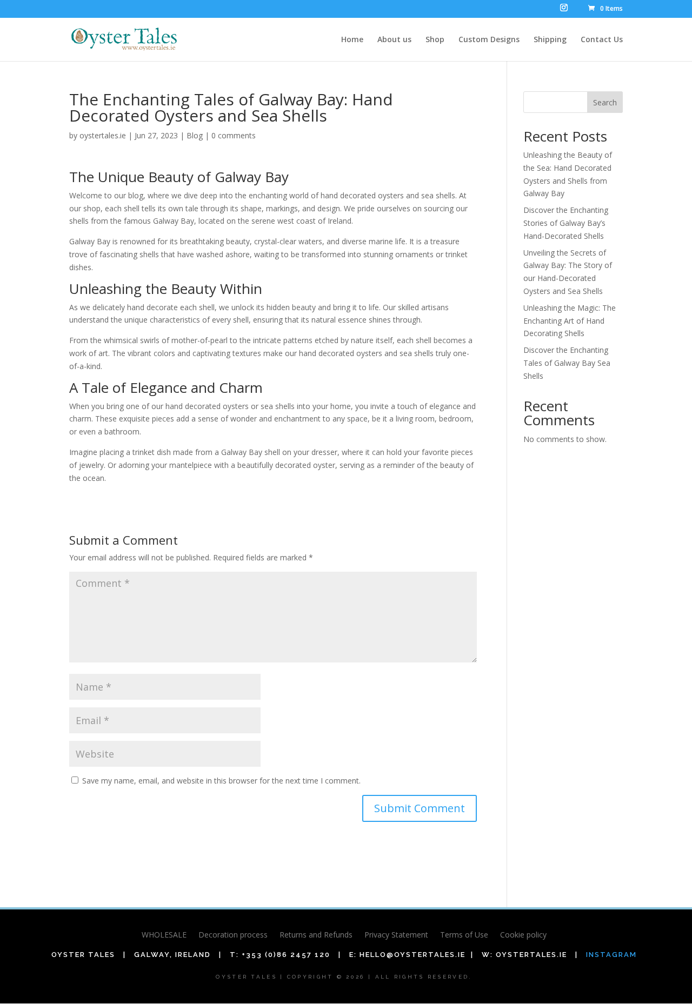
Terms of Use (464, 935)
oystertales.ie (102, 135)
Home (352, 40)
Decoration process (233, 935)
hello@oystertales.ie (412, 955)
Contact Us (602, 40)
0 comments (233, 135)
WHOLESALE (164, 935)
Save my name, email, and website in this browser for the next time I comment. (221, 780)
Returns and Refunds (316, 935)
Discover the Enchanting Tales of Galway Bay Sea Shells (566, 363)
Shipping (550, 40)
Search (605, 102)
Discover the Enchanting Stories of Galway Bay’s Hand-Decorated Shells (565, 223)
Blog (195, 135)
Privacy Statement (396, 935)
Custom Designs (489, 40)
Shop (434, 40)
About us (394, 40)
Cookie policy (523, 935)
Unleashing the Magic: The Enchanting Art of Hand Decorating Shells (569, 321)
